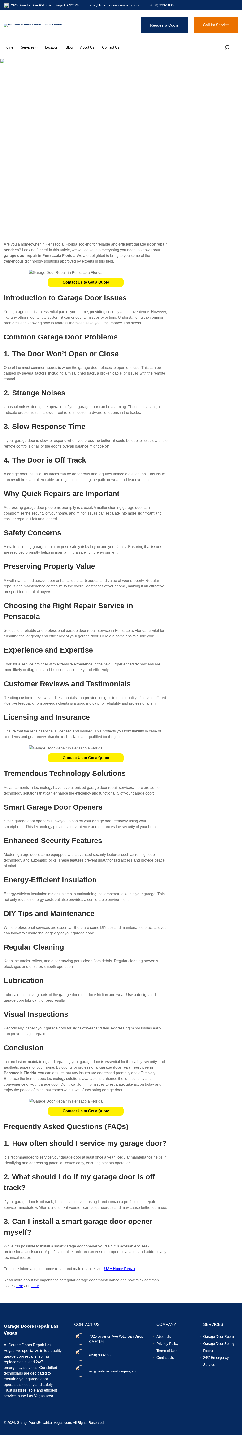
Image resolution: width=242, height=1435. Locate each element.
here (19, 1286)
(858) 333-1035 (162, 5)
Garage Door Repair (218, 1337)
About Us (163, 1337)
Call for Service (216, 25)
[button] (86, 282)
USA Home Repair (119, 1269)
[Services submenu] (36, 47)
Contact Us (165, 1358)
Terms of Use (166, 1351)
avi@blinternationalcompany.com (114, 5)
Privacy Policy (167, 1344)
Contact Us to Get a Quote (86, 282)
